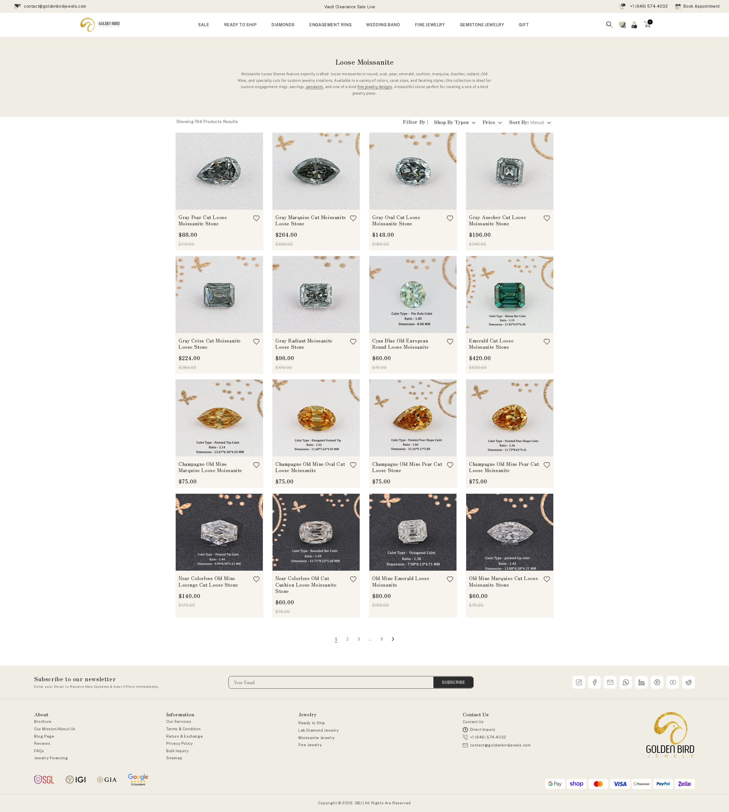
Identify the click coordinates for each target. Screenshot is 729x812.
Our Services (178, 721)
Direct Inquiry (482, 729)
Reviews (42, 743)
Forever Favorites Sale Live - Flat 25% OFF (350, 7)
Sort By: (526, 121)
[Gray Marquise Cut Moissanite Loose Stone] (316, 171)
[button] (647, 24)
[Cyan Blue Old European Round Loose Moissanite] (412, 294)
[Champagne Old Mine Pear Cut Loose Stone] (412, 418)
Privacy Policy (179, 743)
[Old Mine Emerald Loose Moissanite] (412, 532)
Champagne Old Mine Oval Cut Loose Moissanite (310, 467)
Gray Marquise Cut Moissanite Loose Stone (310, 220)
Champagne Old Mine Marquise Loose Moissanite (210, 467)
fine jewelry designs (374, 86)
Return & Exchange (184, 736)
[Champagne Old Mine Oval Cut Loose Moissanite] (316, 418)
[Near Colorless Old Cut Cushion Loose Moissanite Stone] (316, 532)
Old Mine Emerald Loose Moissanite (400, 581)
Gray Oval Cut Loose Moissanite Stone (396, 220)
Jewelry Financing (51, 758)
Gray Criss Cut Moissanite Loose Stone (210, 343)
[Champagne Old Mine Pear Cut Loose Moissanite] (509, 418)
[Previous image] (183, 171)
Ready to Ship (311, 723)
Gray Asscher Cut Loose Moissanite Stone (497, 220)
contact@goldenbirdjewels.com (55, 6)
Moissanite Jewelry (316, 738)
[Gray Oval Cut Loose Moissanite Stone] (412, 171)
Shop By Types (451, 121)
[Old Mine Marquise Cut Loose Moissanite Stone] (509, 532)
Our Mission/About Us (54, 729)
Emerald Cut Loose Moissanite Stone (491, 343)
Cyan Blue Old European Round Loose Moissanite (400, 343)
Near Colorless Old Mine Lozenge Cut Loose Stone (208, 581)
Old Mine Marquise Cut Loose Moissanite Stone (503, 581)
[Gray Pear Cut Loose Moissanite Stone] (219, 171)
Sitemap (174, 758)
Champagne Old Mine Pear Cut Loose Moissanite (504, 467)
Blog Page (44, 736)
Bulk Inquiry (177, 751)
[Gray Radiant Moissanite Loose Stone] (316, 294)
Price (489, 121)
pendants (314, 86)
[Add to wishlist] (256, 218)
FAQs (39, 751)
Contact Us (473, 722)
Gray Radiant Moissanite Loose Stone (303, 343)
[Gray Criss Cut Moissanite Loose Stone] (219, 294)
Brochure (43, 721)
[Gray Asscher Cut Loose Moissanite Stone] (509, 171)
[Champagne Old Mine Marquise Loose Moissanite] (219, 418)
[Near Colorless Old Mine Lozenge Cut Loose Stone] (219, 532)
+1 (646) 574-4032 (649, 6)
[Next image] (255, 171)
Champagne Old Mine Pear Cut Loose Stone (407, 467)
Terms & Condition (183, 729)
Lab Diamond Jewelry (318, 730)
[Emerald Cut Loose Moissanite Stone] (509, 294)
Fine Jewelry (310, 745)
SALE (203, 25)
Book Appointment (701, 6)
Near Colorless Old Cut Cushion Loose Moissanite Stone (305, 584)
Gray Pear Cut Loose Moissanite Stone (203, 220)
